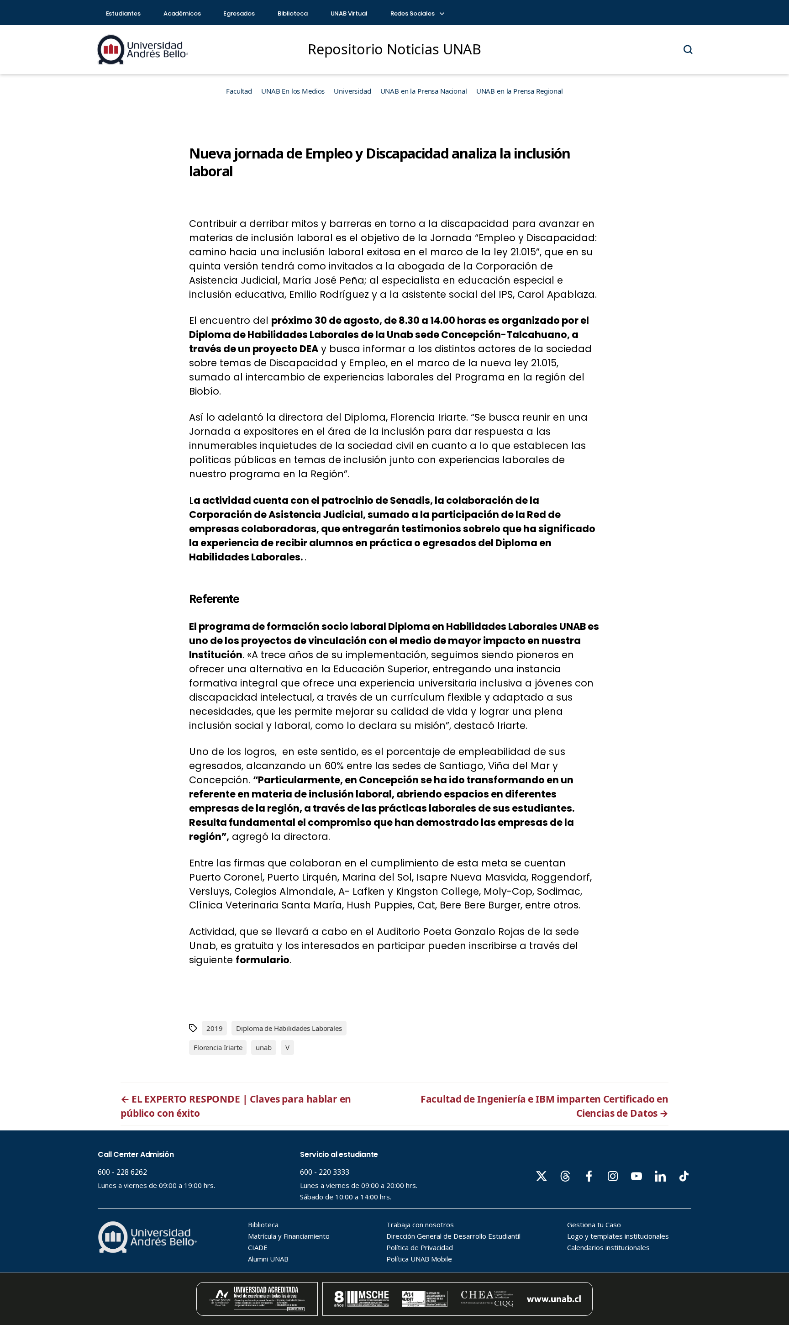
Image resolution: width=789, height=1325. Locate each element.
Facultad (239, 90)
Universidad (352, 90)
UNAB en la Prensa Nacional (423, 90)
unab (263, 1047)
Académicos (182, 13)
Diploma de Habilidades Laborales (289, 1028)
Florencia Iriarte (218, 1047)
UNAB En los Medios (293, 90)
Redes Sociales (413, 13)
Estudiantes (123, 13)
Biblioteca (293, 13)
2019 (214, 1028)
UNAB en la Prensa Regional (519, 90)
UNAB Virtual (349, 13)
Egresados (239, 13)
